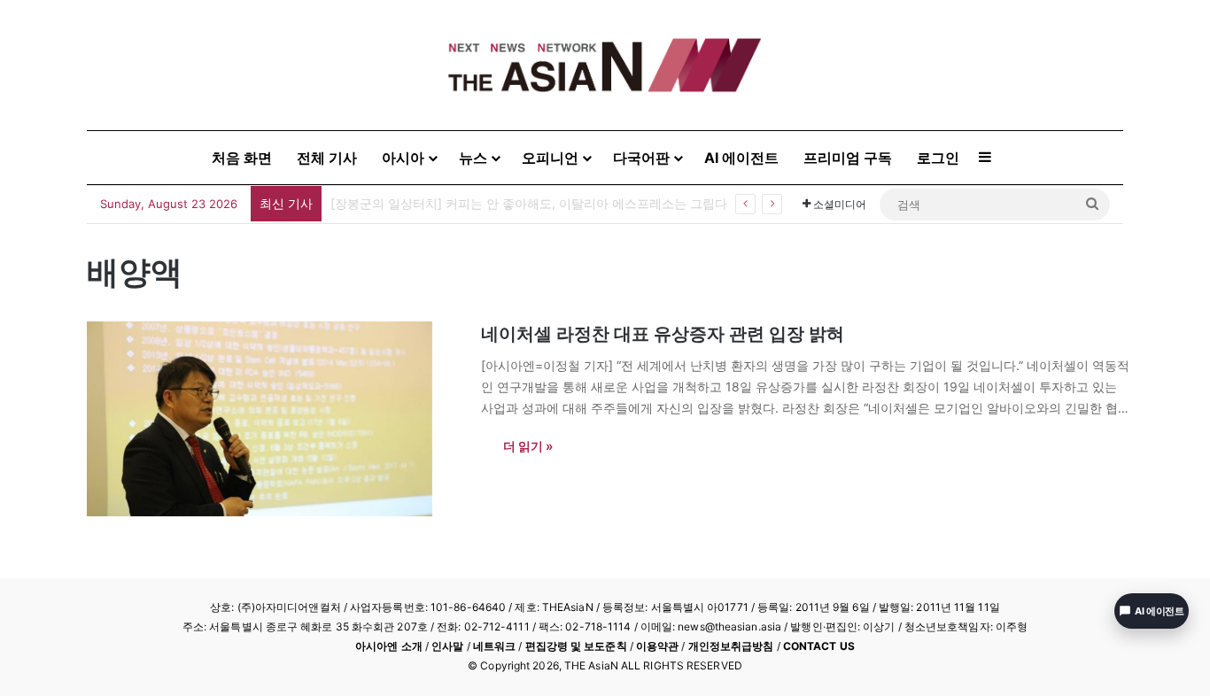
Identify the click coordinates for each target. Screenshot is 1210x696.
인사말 (447, 646)
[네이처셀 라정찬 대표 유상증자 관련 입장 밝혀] (273, 418)
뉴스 (473, 157)
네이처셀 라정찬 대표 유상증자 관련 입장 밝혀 (662, 333)
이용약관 (657, 646)
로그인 (938, 157)
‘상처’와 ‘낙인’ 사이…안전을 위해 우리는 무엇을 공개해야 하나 (502, 203)
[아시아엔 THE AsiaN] (605, 65)
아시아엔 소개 (389, 646)
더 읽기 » (528, 445)
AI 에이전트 (741, 157)
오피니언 (550, 157)
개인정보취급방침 (731, 646)
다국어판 (641, 157)
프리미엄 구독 (847, 157)
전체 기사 (327, 157)
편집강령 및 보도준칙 (576, 646)
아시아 (403, 157)
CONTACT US (819, 646)
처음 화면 (242, 157)
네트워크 (494, 646)
